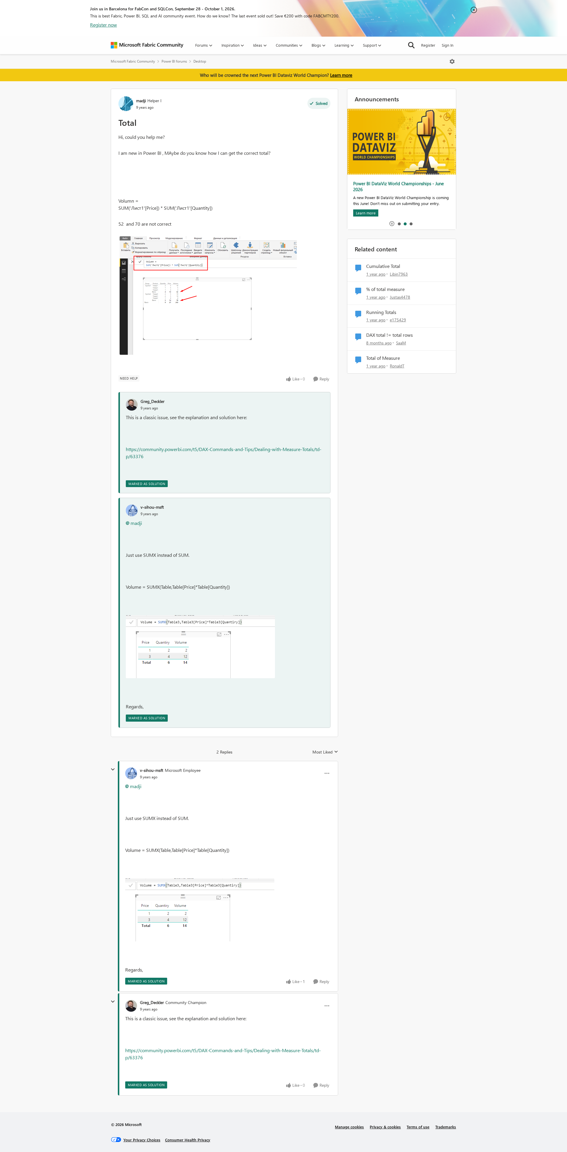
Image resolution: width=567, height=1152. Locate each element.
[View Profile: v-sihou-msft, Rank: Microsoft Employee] (131, 773)
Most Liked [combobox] (325, 752)
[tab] (399, 224)
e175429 (398, 320)
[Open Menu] (452, 61)
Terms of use (418, 1126)
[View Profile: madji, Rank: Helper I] (125, 103)
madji (141, 100)
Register (428, 45)
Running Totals (381, 312)
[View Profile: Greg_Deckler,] (132, 405)
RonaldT (397, 366)
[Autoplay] (392, 224)
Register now (103, 25)
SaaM (401, 343)
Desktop (199, 61)
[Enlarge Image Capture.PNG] (200, 646)
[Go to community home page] (147, 45)
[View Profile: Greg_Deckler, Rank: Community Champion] (131, 1006)
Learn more (341, 75)
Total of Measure (383, 358)
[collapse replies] (112, 769)
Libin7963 (399, 274)
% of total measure (385, 289)
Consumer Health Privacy (187, 1139)
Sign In (447, 45)
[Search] (411, 45)
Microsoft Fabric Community (133, 61)
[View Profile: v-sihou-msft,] (132, 510)
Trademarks (445, 1126)
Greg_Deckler (152, 401)
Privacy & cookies (385, 1126)
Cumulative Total (383, 266)
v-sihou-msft (152, 507)
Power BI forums (174, 61)
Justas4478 (400, 297)
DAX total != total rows (389, 335)
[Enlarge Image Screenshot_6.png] (208, 295)
